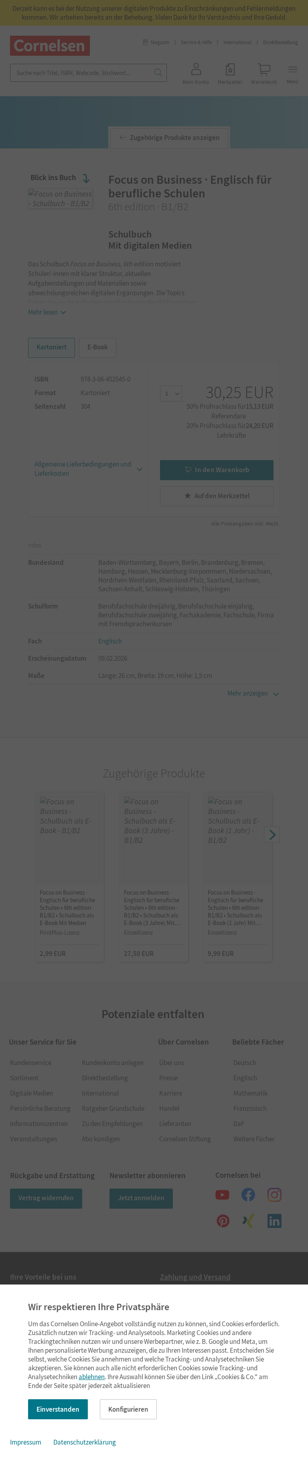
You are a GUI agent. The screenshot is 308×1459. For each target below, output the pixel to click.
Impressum (25, 1442)
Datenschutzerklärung (84, 1442)
